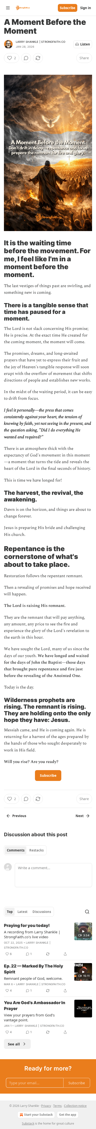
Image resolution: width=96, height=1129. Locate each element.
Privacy (46, 1106)
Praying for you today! (27, 925)
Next (80, 816)
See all (14, 1043)
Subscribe (67, 8)
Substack (28, 1123)
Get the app (67, 1115)
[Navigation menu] (8, 8)
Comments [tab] (15, 850)
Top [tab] (10, 911)
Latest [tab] (22, 911)
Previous (19, 816)
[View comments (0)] (26, 58)
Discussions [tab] (41, 911)
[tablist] (25, 850)
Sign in (85, 8)
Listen (85, 44)
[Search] (87, 912)
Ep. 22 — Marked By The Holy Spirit (33, 969)
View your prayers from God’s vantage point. (29, 1017)
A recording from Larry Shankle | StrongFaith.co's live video (32, 934)
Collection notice (75, 1106)
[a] (83, 931)
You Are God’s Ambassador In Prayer (34, 1005)
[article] (48, 940)
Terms (57, 1106)
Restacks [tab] (36, 850)
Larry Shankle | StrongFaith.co (40, 42)
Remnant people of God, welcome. (33, 978)
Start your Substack (38, 1115)
